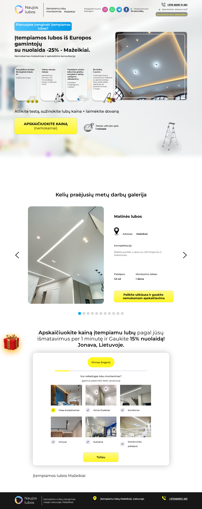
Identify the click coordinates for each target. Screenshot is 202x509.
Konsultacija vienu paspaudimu (172, 14)
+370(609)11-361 (178, 498)
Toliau (101, 457)
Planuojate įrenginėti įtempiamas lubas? (43, 26)
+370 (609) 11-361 (177, 4)
